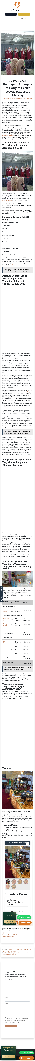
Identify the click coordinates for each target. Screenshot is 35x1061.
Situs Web (8, 1010)
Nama (7, 997)
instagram (21, 112)
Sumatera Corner (6, 610)
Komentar (8, 980)
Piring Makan (5, 624)
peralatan (8, 415)
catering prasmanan (8, 135)
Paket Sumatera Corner (21, 119)
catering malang (25, 392)
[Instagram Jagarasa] (1, 597)
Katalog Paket (11, 14)
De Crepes (5, 642)
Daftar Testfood (8, 1056)
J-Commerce (12, 202)
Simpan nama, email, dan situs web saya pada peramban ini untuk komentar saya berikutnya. (16, 1020)
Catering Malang (7, 200)
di (27, 930)
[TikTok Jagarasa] (1, 600)
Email (7, 1003)
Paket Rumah (10, 936)
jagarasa (29, 98)
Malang (14, 264)
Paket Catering (17, 935)
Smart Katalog (24, 14)
